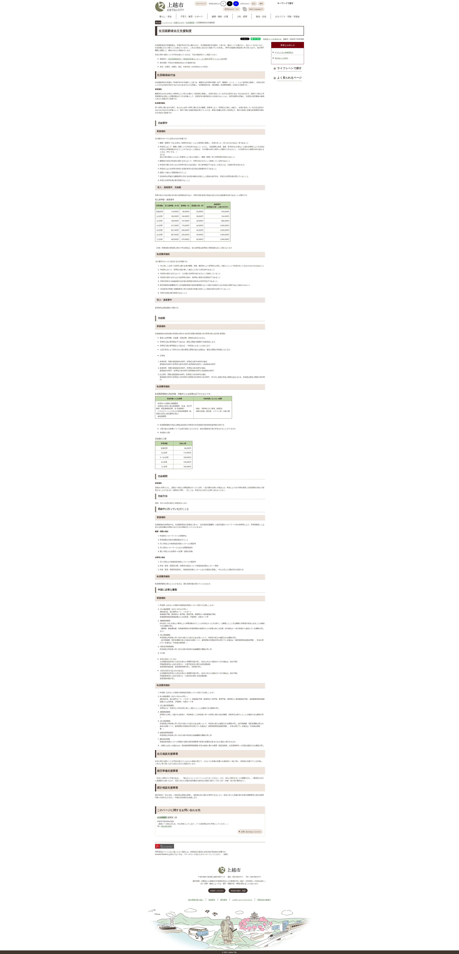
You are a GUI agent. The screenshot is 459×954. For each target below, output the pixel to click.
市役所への (217, 890)
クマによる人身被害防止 (284, 52)
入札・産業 (242, 16)
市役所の (238, 890)
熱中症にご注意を (281, 58)
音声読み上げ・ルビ (232, 9)
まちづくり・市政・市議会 (287, 16)
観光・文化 (261, 16)
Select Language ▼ (256, 9)
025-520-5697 (166, 826)
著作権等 (223, 899)
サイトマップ (201, 4)
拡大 (253, 4)
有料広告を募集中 (264, 899)
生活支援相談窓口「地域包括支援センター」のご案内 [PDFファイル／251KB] (197, 59)
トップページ (167, 22)
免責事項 (211, 899)
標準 (261, 4)
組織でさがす (179, 22)
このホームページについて (242, 899)
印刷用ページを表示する (272, 39)
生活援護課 (190, 22)
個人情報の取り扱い (195, 899)
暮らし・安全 (165, 16)
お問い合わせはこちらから (251, 831)
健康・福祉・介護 (220, 16)
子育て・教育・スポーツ (191, 16)
